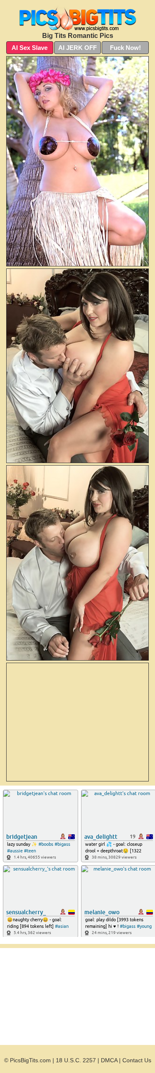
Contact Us (136, 1060)
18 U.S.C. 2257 (76, 1060)
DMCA (109, 1060)
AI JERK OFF (77, 47)
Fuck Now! (125, 47)
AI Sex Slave (30, 47)
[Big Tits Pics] (77, 18)
